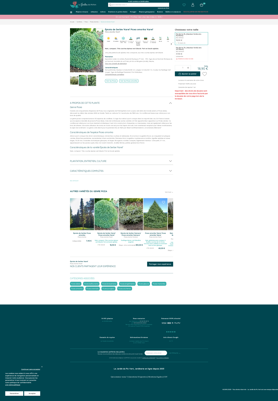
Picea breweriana (109, 284)
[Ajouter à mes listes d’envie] (204, 73)
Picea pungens (108, 288)
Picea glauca (144, 284)
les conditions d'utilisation (163, 357)
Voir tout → (169, 192)
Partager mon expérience (160, 264)
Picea (86, 22)
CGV (165, 377)
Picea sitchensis (124, 288)
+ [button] (188, 68)
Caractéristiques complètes (114, 74)
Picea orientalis (93, 288)
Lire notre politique (12, 385)
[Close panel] (42, 367)
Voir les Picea (111, 81)
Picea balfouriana (91, 284)
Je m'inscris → (174, 353)
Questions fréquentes (138, 377)
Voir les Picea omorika (128, 81)
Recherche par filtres (163, 8)
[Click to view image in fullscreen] (86, 50)
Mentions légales (155, 377)
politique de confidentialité (148, 357)
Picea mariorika (159, 284)
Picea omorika (94, 22)
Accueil (72, 22)
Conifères (79, 22)
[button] (184, 5)
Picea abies (75, 284)
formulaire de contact (140, 323)
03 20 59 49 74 (144, 321)
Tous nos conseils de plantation (116, 64)
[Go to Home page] (83, 4)
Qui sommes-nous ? (119, 377)
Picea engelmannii (127, 284)
